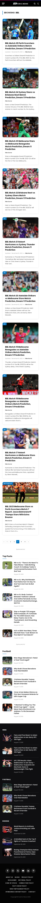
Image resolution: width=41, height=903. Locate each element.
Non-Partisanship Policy (19, 889)
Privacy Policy (27, 877)
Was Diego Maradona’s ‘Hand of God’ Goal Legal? (25, 659)
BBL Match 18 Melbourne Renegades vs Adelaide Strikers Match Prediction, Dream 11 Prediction (18, 402)
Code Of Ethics (11, 883)
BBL (5, 20)
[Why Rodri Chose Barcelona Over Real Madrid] (7, 671)
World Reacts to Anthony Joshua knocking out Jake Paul (24, 828)
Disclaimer (12, 880)
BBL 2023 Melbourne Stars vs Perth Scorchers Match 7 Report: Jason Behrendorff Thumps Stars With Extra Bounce (19, 512)
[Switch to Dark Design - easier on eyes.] (38, 4)
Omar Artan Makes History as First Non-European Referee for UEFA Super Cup (26, 694)
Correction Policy (26, 883)
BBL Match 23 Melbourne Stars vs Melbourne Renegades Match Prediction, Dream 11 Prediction (20, 145)
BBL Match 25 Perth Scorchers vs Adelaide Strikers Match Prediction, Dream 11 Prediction (20, 46)
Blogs (17, 877)
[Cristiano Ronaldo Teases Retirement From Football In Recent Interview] (7, 682)
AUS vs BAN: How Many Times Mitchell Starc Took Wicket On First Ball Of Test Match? (26, 633)
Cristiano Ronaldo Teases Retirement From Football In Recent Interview (25, 681)
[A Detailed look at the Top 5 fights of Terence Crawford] (7, 841)
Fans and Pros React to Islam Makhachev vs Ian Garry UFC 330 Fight (25, 737)
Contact (31, 892)
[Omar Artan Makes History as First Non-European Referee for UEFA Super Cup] (7, 694)
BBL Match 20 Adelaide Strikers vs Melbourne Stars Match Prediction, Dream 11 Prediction (20, 298)
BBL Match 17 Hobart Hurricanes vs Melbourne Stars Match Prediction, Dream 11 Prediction (20, 456)
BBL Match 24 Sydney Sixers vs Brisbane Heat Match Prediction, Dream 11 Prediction (20, 95)
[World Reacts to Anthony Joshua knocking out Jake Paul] (7, 829)
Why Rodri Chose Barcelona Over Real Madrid (25, 670)
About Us (9, 877)
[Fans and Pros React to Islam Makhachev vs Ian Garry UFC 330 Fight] (7, 737)
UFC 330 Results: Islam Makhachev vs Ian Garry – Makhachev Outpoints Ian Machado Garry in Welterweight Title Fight (24, 765)
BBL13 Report (8, 483)
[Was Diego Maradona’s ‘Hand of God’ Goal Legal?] (7, 660)
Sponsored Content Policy (16, 892)
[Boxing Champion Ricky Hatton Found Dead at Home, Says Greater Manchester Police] (7, 852)
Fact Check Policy (19, 886)
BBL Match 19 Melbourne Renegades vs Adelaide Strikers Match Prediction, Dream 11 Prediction (18, 351)
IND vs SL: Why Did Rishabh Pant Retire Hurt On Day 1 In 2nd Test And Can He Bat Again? (24, 583)
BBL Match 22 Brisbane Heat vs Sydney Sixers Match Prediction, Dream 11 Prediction (20, 195)
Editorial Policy (24, 880)
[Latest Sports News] (20, 3)
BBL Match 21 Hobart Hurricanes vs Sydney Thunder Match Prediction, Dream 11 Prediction (20, 245)
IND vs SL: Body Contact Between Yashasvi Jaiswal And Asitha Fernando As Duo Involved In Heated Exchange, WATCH (25, 599)
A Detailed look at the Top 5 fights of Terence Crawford (25, 840)
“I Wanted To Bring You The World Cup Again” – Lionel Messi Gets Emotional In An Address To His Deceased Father (24, 709)
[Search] (34, 3)
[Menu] (3, 3)
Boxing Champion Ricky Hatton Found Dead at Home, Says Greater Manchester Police (26, 852)
